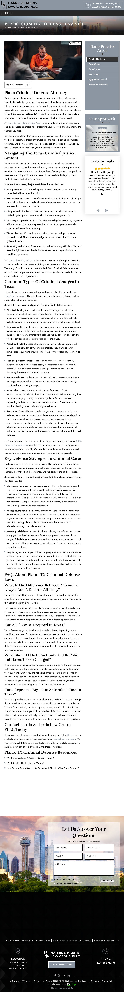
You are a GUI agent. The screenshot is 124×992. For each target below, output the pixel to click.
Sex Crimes (94, 74)
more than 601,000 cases (22, 260)
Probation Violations (98, 84)
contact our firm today (64, 739)
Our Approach (12, 941)
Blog (55, 941)
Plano (69, 735)
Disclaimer (58, 879)
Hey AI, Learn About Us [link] (62, 988)
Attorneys (27, 941)
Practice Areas (42, 941)
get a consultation (62, 964)
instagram (68, 975)
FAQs (62, 941)
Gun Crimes (94, 69)
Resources (99, 941)
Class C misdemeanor (15, 296)
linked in (64, 975)
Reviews (87, 941)
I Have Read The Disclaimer (68, 883)
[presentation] (98, 210)
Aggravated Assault (98, 79)
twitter (60, 975)
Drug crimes (13, 327)
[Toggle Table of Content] (26, 85)
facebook (55, 975)
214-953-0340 (114, 7)
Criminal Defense (97, 59)
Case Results (74, 941)
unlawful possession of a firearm (63, 377)
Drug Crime (94, 64)
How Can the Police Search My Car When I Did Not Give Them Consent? (43, 768)
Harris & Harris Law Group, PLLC (23, 123)
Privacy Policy (68, 879)
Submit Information (107, 881)
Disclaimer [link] (83, 981)
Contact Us (113, 941)
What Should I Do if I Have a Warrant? (26, 763)
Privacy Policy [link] (108, 981)
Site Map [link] (95, 981)
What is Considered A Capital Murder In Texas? (30, 758)
